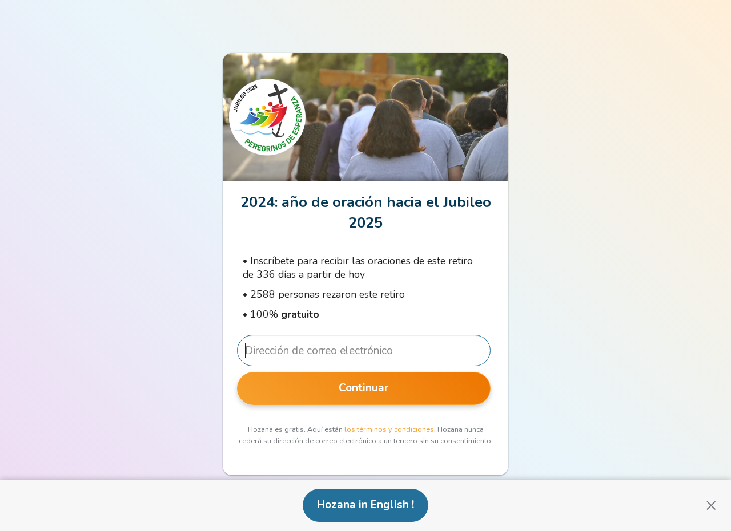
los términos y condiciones (389, 429)
